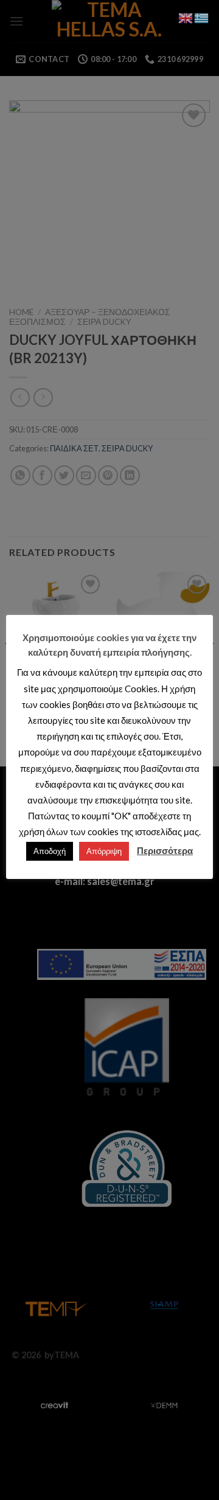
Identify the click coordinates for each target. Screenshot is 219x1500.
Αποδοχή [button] (49, 851)
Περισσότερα (165, 850)
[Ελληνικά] (202, 17)
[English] (186, 17)
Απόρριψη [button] (104, 851)
